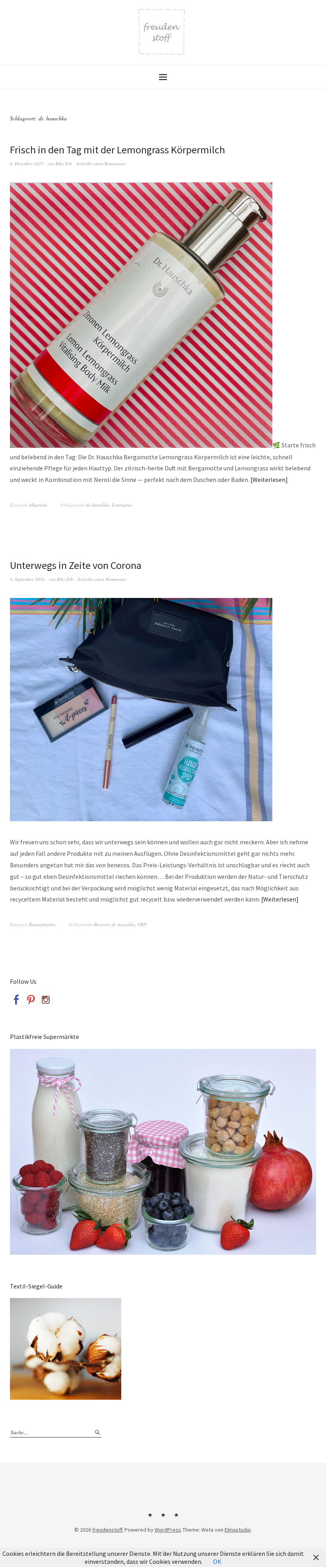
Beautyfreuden (42, 924)
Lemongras (122, 505)
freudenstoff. (107, 1529)
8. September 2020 (27, 579)
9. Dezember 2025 (26, 163)
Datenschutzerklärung (176, 1518)
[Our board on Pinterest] (31, 999)
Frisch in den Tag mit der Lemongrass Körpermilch (117, 149)
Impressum (163, 1518)
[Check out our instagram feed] (45, 999)
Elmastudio (238, 1529)
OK (217, 1561)
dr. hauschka (97, 505)
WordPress (168, 1529)
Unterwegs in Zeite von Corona (76, 565)
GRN (142, 924)
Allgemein (38, 505)
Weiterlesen (268, 480)
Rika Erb (64, 163)
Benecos (101, 924)
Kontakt (150, 1518)
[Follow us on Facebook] (16, 999)
